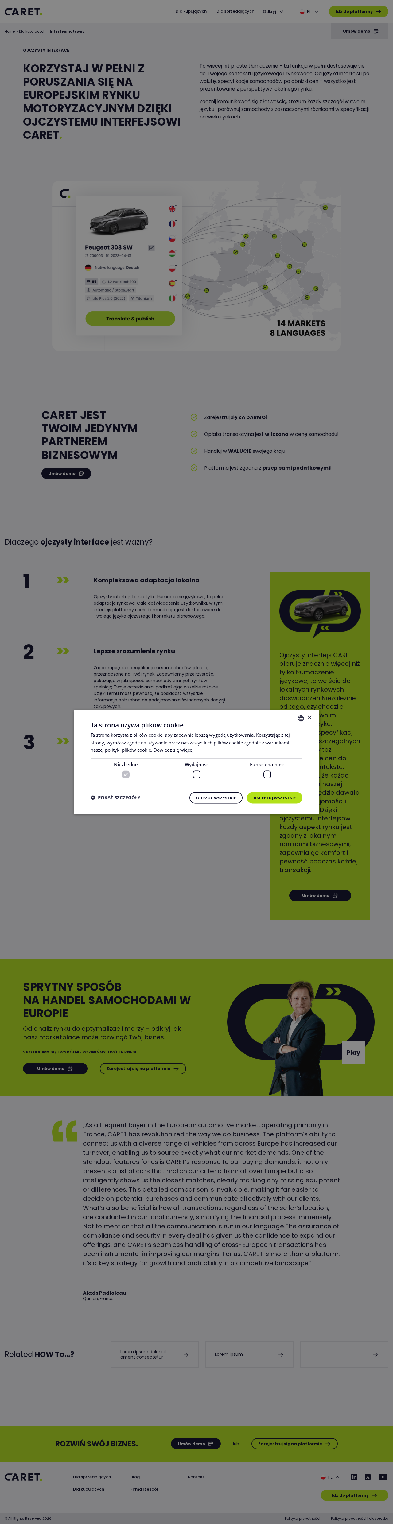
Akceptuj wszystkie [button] (275, 798)
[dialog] (196, 762)
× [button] (309, 717)
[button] (115, 798)
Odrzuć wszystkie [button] (216, 798)
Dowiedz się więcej (173, 750)
